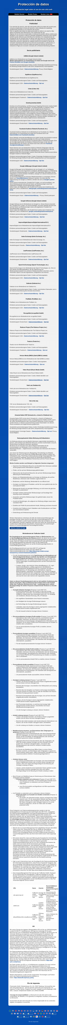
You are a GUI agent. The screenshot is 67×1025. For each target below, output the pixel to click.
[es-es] (19, 1017)
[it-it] (12, 1014)
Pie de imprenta (33, 1021)
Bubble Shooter (19, 14)
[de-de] (42, 1011)
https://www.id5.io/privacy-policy (24, 977)
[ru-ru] (47, 1014)
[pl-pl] (35, 1014)
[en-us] (28, 1011)
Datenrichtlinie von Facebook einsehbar (22, 135)
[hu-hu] (54, 1011)
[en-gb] (30, 1011)
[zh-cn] (16, 1011)
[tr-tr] (43, 1017)
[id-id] (57, 1011)
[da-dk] (22, 1011)
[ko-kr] (18, 1014)
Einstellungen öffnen (18, 528)
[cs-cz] (19, 1011)
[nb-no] (30, 1014)
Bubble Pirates (32, 14)
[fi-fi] (36, 1011)
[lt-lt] (25, 1014)
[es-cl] (37, 1017)
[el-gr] (51, 1011)
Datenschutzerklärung (31, 69)
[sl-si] (54, 1014)
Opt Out (45, 97)
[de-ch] (48, 1011)
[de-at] (45, 1011)
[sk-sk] (50, 1014)
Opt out (41, 83)
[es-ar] (31, 1017)
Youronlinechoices (22, 178)
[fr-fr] (39, 1011)
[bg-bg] (13, 1011)
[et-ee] (33, 1011)
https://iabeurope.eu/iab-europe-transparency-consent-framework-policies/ (29, 551)
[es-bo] (34, 1017)
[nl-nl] (25, 1011)
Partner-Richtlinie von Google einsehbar (22, 62)
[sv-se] (40, 1017)
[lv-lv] (21, 1014)
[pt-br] (41, 1014)
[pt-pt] (38, 1014)
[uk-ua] (47, 1017)
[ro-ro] (44, 1014)
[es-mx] (26, 1017)
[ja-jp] (15, 1014)
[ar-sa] (10, 1011)
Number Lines (46, 14)
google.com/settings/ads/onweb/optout (41, 211)
